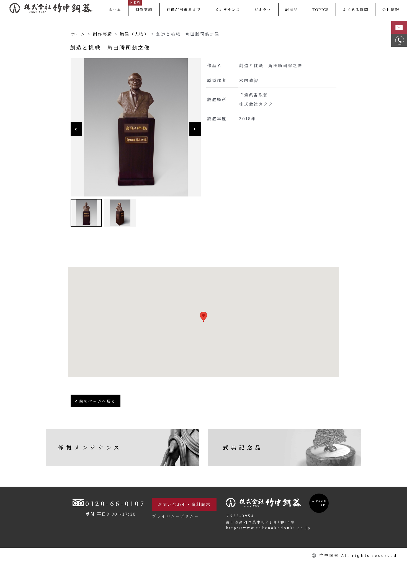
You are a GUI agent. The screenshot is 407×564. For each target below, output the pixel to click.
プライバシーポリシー (175, 516)
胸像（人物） (134, 34)
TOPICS (320, 9)
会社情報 (391, 9)
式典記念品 (243, 447)
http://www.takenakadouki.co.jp (268, 527)
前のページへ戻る (97, 401)
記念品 (291, 9)
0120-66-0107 (115, 503)
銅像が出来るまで (183, 9)
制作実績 (144, 9)
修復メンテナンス (90, 447)
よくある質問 (355, 9)
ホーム (115, 9)
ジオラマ (262, 9)
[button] (203, 317)
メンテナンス (227, 9)
